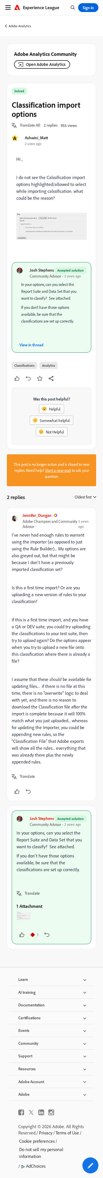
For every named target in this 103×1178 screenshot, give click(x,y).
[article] (51, 654)
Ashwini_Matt (36, 137)
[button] (30, 125)
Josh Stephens (42, 270)
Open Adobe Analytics (46, 64)
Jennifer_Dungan (37, 515)
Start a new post (58, 470)
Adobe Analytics (20, 26)
